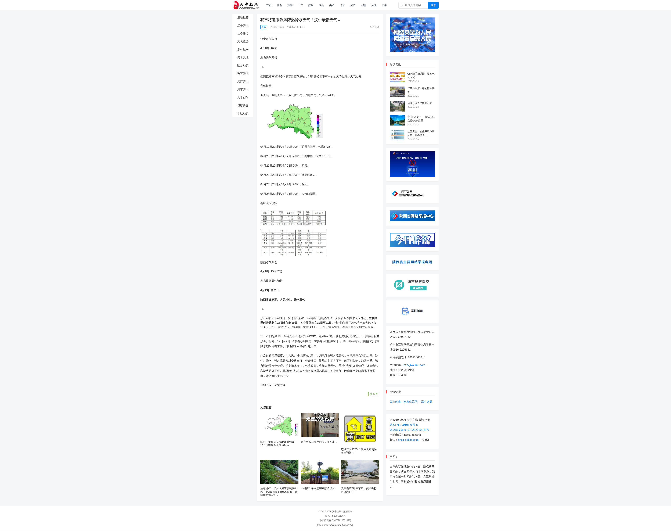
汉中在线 (336, 511)
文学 (384, 5)
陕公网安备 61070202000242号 (409, 429)
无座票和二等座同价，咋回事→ (319, 441)
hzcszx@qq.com (408, 439)
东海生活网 (411, 401)
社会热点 (242, 33)
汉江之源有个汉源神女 (419, 102)
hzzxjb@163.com (414, 365)
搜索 (433, 5)
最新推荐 (242, 17)
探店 (310, 5)
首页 (269, 5)
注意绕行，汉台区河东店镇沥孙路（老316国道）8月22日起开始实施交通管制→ (279, 492)
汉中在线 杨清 (277, 27)
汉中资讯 (242, 25)
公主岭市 (395, 401)
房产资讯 (242, 81)
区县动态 (242, 65)
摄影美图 (242, 105)
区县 (321, 5)
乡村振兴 (242, 49)
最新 (263, 27)
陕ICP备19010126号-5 (404, 424)
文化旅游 (242, 41)
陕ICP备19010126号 (335, 516)
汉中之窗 (426, 401)
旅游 (290, 5)
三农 (300, 5)
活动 (373, 5)
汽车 (342, 5)
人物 (363, 5)
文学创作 (242, 97)
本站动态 (242, 113)
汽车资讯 (242, 89)
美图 (331, 5)
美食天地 (242, 57)
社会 (279, 5)
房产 (352, 5)
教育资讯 (242, 73)
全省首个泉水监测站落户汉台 (318, 488)
